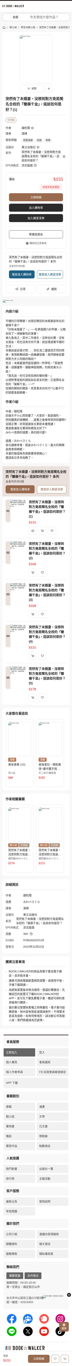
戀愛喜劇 (28, 140)
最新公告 (11, 1201)
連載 (9, 1106)
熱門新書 (11, 1168)
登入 (42, 1052)
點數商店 (44, 1146)
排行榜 (10, 1178)
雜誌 (9, 1136)
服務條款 (11, 1253)
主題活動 (44, 1178)
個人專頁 (11, 1062)
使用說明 (44, 1201)
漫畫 (42, 1106)
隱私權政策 (46, 1253)
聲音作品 (11, 1146)
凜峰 (24, 133)
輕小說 (13, 27)
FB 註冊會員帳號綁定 (52, 1072)
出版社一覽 (46, 1168)
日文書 (43, 1126)
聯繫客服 (14, 1275)
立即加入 (11, 1052)
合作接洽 (33, 1275)
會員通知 (44, 1062)
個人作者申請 (14, 1072)
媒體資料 (11, 1244)
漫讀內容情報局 (49, 1234)
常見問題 (11, 1211)
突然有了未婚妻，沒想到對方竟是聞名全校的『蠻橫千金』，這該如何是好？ (41, 156)
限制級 (43, 1136)
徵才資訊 (44, 1244)
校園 (39, 140)
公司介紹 (11, 1234)
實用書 (10, 1126)
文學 (42, 1116)
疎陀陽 (26, 127)
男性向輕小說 (28, 27)
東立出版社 (29, 147)
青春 (48, 140)
